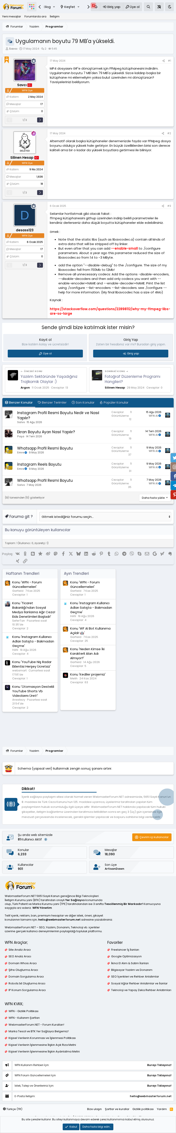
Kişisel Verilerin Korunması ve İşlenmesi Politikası (42, 1038)
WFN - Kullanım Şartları (24, 1018)
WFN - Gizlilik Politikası (23, 1011)
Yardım (162, 1109)
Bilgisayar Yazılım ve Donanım (131, 970)
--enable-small (124, 248)
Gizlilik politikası (143, 1109)
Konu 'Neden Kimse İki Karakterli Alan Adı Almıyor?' (87, 653)
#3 (169, 206)
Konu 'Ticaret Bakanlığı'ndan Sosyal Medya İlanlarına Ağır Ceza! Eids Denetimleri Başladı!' (33, 610)
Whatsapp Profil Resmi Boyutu (45, 448)
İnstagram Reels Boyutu (39, 464)
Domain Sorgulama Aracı (26, 977)
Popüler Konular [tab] (115, 402)
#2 (169, 133)
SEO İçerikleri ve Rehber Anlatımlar (135, 977)
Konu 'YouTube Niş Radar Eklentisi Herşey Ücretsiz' (32, 664)
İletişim (54, 16)
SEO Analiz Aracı (20, 956)
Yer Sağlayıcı (75, 900)
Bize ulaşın (94, 1109)
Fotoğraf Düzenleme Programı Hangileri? (132, 379)
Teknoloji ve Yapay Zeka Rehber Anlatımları (141, 990)
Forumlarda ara (35, 16)
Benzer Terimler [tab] (54, 402)
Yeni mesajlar (11, 16)
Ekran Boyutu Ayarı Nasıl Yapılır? (46, 432)
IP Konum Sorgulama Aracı (27, 990)
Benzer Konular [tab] (20, 402)
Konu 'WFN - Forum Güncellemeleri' (27, 584)
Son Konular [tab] (84, 402)
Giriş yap (133, 353)
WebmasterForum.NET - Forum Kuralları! (36, 1025)
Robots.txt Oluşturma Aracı (27, 983)
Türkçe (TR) (14, 1109)
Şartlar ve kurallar (117, 1109)
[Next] (40, 119)
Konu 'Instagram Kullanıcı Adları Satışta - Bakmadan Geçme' (33, 641)
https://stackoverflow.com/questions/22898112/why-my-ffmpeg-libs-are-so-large (110, 311)
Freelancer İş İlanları (125, 950)
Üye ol (47, 353)
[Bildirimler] (95, 6)
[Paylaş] (163, 60)
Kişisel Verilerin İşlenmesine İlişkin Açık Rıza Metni (42, 1045)
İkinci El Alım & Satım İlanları (130, 963)
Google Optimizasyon (126, 956)
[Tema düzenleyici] (159, 6)
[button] (54, 6)
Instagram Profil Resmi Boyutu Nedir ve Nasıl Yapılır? (58, 415)
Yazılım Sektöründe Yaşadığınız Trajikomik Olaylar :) (49, 379)
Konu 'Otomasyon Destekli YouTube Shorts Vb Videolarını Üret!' (33, 691)
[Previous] (9, 119)
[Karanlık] (169, 6)
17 (41, 104)
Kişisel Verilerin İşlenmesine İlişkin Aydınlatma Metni (44, 1052)
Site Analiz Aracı (20, 950)
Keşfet (69, 7)
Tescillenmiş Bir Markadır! (123, 904)
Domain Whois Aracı (23, 963)
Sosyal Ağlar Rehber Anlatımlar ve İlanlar (139, 983)
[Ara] (148, 6)
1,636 (39, 176)
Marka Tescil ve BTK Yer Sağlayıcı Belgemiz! (39, 1031)
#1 (169, 61)
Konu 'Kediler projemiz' (88, 674)
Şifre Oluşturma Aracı (23, 970)
